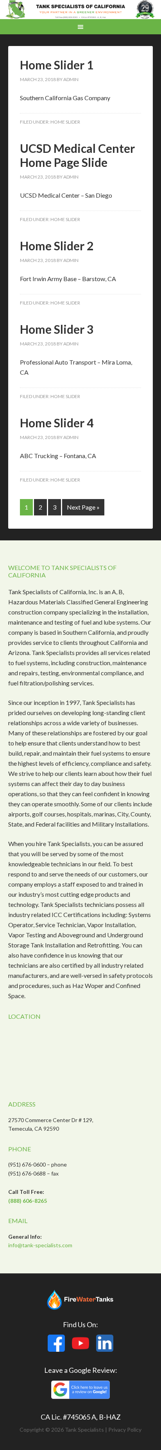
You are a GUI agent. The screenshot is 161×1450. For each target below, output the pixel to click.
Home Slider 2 (56, 246)
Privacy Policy (124, 1429)
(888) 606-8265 (27, 1200)
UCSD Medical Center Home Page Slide (77, 155)
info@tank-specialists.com (40, 1245)
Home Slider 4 (56, 423)
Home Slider (65, 122)
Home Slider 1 (56, 65)
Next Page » (83, 507)
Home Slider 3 (56, 329)
